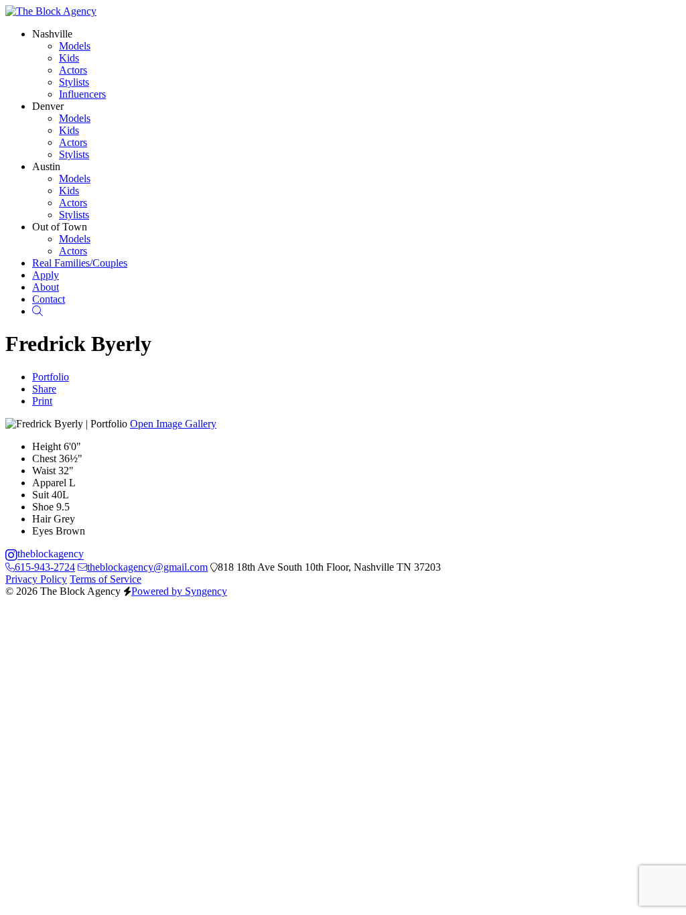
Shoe (43, 506)
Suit (40, 494)
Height (46, 446)
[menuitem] (79, 263)
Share (44, 389)
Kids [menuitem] (69, 58)
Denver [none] (48, 106)
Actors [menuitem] (73, 70)
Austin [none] (46, 166)
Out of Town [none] (59, 226)
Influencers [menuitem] (82, 94)
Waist (44, 470)
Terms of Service (105, 579)
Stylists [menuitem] (74, 82)
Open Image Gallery (173, 423)
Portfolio (50, 376)
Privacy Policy (36, 579)
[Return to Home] (50, 11)
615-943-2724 (45, 567)
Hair (41, 518)
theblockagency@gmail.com (147, 567)
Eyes (42, 531)
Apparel (49, 482)
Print (42, 401)
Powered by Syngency (179, 591)
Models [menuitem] (74, 46)
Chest (44, 458)
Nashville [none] (52, 34)
